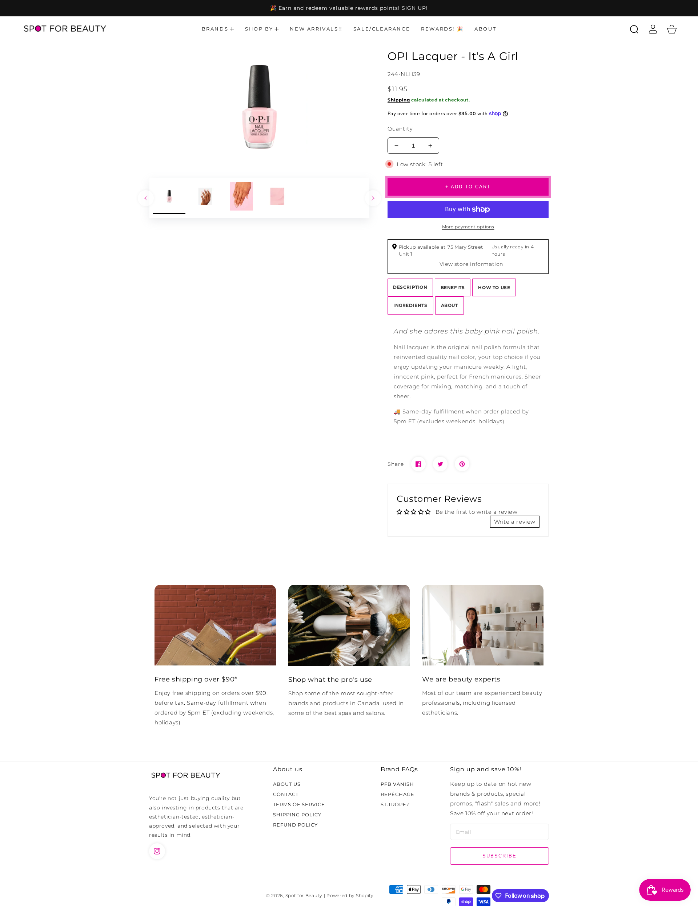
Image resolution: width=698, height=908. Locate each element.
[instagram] (157, 851)
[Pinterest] (462, 464)
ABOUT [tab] (449, 305)
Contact (285, 794)
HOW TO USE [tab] (494, 287)
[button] (218, 29)
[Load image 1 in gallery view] (169, 198)
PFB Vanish (397, 784)
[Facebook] (418, 464)
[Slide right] (373, 198)
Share (396, 464)
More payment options (468, 226)
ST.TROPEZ (395, 804)
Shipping (399, 100)
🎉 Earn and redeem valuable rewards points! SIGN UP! (349, 8)
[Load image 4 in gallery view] (277, 198)
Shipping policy (297, 814)
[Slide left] (146, 198)
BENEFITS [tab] (453, 287)
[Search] (634, 29)
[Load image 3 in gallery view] (241, 198)
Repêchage (397, 794)
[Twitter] (440, 464)
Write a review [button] (514, 521)
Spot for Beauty (303, 895)
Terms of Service (299, 804)
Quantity (400, 128)
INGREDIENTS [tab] (410, 305)
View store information (471, 264)
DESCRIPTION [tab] (410, 287)
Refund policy (295, 825)
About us (287, 784)
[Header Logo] (64, 29)
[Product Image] (259, 106)
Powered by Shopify (349, 895)
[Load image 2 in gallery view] (205, 198)
